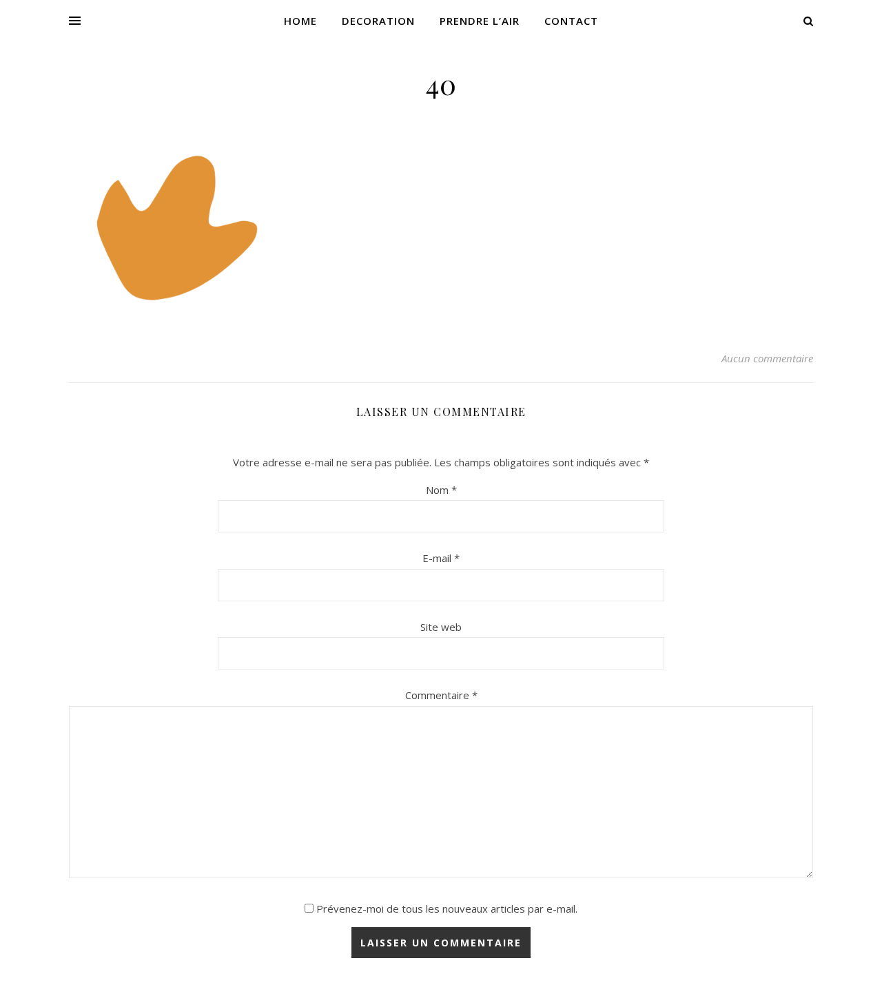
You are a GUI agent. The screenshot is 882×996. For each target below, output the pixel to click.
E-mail (441, 558)
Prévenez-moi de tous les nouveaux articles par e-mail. (446, 908)
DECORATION (378, 21)
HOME (300, 21)
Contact (571, 21)
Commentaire (441, 695)
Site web (441, 627)
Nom (441, 490)
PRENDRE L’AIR (480, 21)
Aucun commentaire (767, 358)
